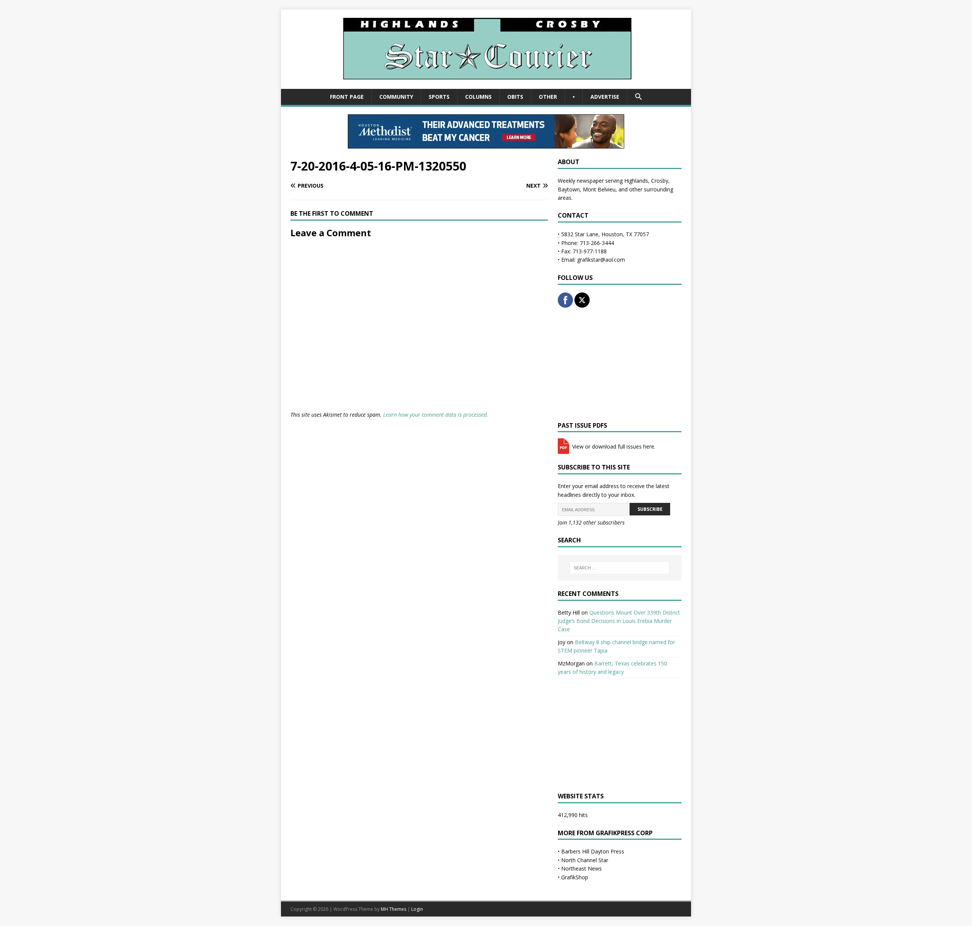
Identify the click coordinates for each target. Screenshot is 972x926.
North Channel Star (584, 860)
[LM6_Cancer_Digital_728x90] (486, 144)
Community (396, 96)
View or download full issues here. (613, 446)
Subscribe (650, 509)
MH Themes (393, 909)
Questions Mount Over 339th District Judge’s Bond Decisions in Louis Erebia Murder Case (619, 621)
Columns (478, 96)
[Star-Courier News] (486, 84)
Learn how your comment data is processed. (435, 414)
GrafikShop (574, 877)
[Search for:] (619, 567)
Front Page (347, 96)
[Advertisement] (620, 364)
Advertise (604, 96)
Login (417, 909)
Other (548, 96)
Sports (439, 96)
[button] (638, 97)
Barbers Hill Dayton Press (592, 851)
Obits (515, 96)
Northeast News (581, 868)
